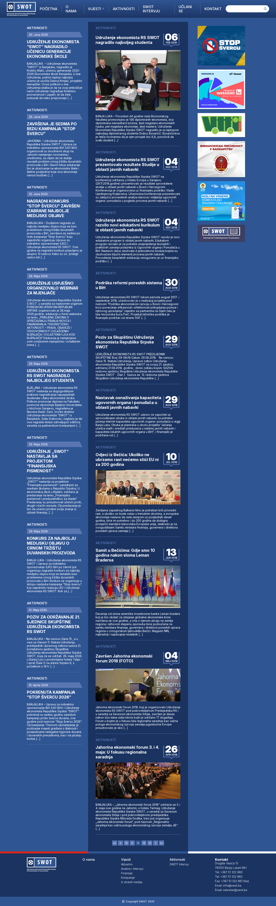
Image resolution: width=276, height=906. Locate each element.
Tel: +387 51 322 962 (228, 876)
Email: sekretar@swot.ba (231, 890)
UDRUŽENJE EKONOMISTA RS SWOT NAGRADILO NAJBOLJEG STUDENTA (53, 375)
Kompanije (128, 877)
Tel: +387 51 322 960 (229, 872)
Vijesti (94, 9)
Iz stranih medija (131, 882)
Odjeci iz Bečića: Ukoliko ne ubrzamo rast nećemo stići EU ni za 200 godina (127, 459)
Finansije (127, 873)
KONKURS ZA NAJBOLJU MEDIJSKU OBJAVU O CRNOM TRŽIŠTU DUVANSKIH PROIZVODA (51, 545)
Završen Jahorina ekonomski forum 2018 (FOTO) (124, 658)
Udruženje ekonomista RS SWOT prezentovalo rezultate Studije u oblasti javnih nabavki (128, 164)
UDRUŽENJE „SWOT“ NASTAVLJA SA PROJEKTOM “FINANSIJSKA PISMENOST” (47, 461)
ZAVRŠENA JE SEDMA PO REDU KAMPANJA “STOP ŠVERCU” (52, 129)
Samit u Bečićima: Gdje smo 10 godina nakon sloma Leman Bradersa (125, 555)
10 (126, 843)
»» (161, 843)
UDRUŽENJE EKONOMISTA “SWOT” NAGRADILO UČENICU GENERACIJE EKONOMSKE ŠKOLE (53, 49)
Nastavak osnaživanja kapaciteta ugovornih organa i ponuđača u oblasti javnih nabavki (128, 402)
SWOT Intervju (151, 9)
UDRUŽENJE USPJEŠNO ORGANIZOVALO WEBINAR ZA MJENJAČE (52, 288)
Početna (48, 9)
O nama (71, 9)
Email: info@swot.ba (228, 885)
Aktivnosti (124, 9)
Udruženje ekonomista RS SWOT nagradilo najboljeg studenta (128, 40)
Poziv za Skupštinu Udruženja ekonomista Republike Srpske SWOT (125, 342)
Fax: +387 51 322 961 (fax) (232, 881)
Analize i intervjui (132, 868)
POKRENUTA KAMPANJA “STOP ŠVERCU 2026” (51, 695)
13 (144, 843)
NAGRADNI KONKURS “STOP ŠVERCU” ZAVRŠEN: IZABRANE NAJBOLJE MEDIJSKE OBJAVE (54, 208)
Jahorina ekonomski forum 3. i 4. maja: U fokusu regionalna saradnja (127, 752)
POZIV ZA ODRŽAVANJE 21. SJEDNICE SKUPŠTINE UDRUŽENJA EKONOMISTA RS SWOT (53, 624)
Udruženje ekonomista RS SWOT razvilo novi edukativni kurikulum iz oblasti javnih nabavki (128, 225)
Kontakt (213, 9)
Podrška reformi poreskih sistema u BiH (129, 285)
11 (132, 843)
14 (150, 843)
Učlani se (185, 9)
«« (114, 843)
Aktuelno (127, 864)
